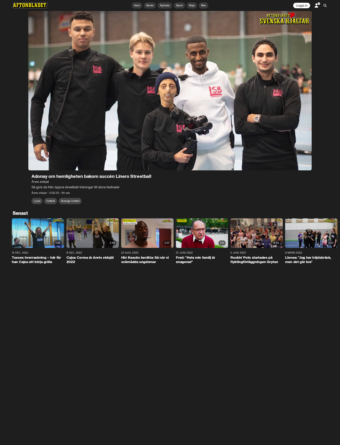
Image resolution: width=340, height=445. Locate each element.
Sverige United (70, 201)
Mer (203, 5)
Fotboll (50, 201)
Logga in (301, 5)
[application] (170, 90)
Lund (37, 201)
